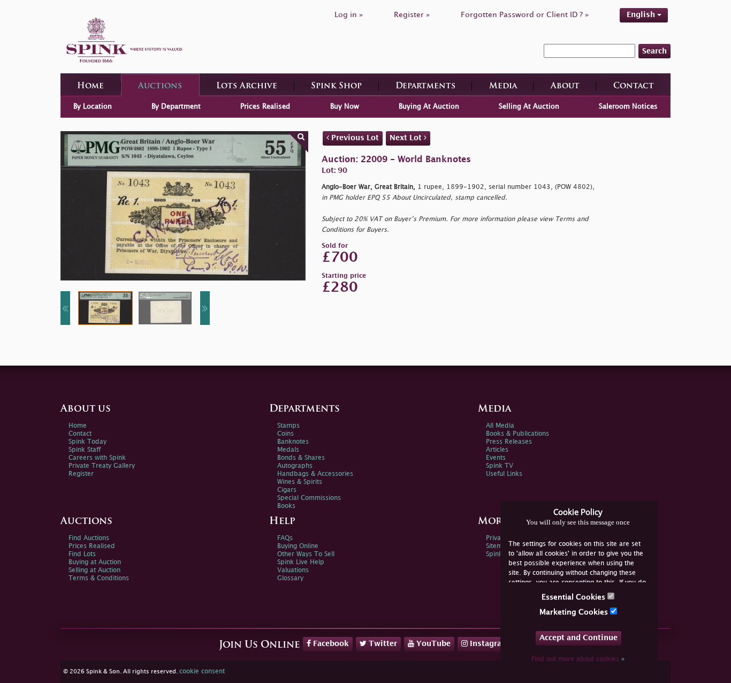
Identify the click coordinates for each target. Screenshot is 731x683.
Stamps (288, 426)
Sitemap (498, 546)
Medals (288, 450)
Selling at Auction (94, 570)
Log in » (348, 14)
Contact (633, 86)
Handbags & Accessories (315, 474)
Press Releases (509, 442)
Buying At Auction (429, 106)
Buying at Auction (94, 562)
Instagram (488, 643)
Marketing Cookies (574, 612)
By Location (92, 106)
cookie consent (202, 671)
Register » (412, 14)
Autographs (295, 466)
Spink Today (87, 442)
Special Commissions (309, 498)
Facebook (330, 643)
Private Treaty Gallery (101, 466)
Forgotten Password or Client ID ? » (525, 14)
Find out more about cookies (578, 659)
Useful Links (504, 474)
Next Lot (407, 137)
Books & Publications (517, 434)
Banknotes (293, 442)
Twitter (382, 643)
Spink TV (499, 466)
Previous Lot (354, 137)
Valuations (293, 570)
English (642, 14)
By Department (176, 106)
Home (90, 86)
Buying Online (297, 546)
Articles (497, 450)
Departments (425, 86)
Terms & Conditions (98, 578)
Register (81, 474)
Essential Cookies (574, 597)
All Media (500, 426)
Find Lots (82, 554)
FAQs (285, 538)
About (565, 86)
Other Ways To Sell (305, 554)
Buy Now (344, 106)
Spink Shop (336, 86)
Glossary (290, 578)
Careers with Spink (97, 458)
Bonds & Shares (301, 458)
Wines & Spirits (299, 482)
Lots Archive (246, 86)
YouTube (432, 643)
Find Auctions (88, 538)
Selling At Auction (529, 106)
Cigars (286, 490)
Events (496, 458)
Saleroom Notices (628, 106)
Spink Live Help (300, 562)
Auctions (160, 86)
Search (654, 51)
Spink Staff (84, 450)
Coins (285, 434)
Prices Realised (265, 106)
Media (503, 86)
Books (286, 506)
